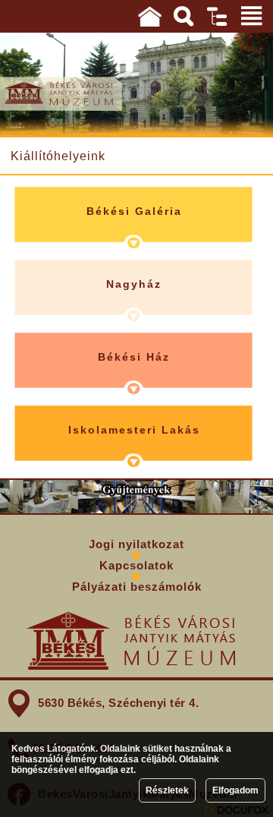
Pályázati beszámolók (137, 586)
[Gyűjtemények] (136, 496)
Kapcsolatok (136, 565)
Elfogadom (235, 790)
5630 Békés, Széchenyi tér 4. (118, 702)
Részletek (167, 790)
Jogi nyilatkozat (136, 544)
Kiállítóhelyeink (58, 156)
